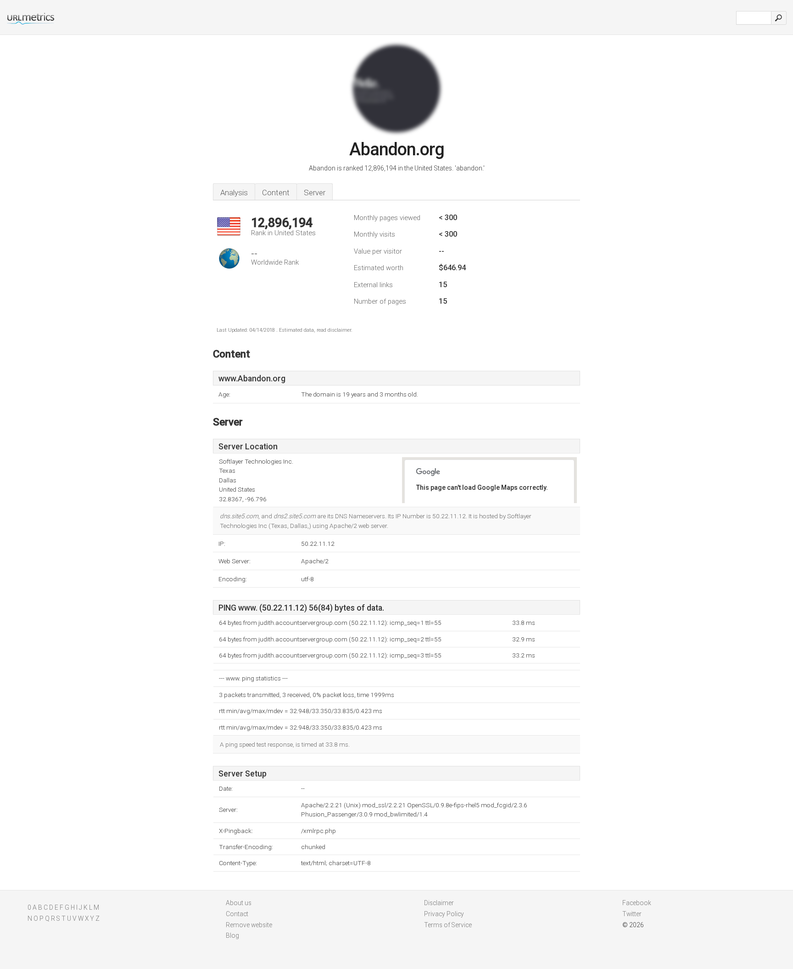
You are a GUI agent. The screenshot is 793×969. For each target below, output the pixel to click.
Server (314, 192)
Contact (237, 914)
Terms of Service (448, 925)
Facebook (636, 903)
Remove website (249, 925)
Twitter (632, 914)
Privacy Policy (444, 914)
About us (238, 903)
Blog (232, 935)
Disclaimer (439, 903)
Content (276, 192)
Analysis (234, 192)
